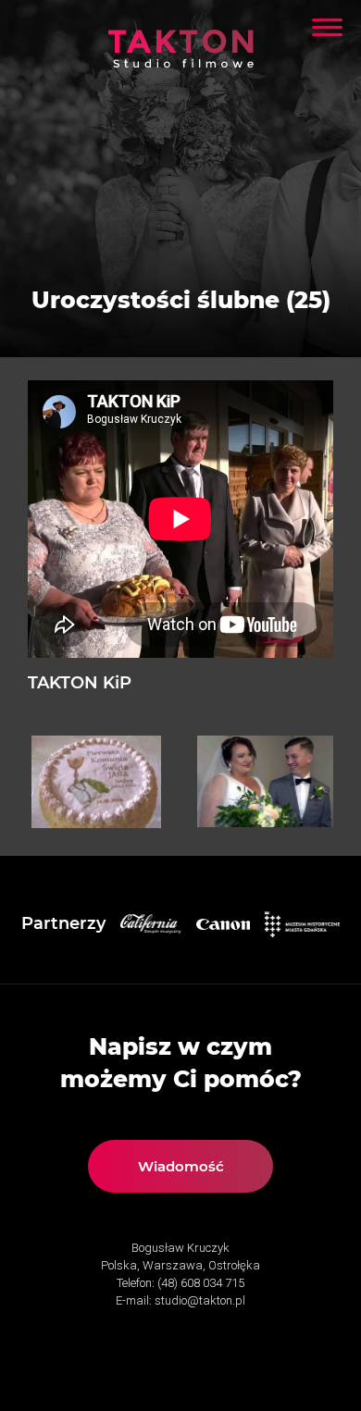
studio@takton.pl (200, 1300)
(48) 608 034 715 (200, 1283)
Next (305, 782)
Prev (55, 782)
